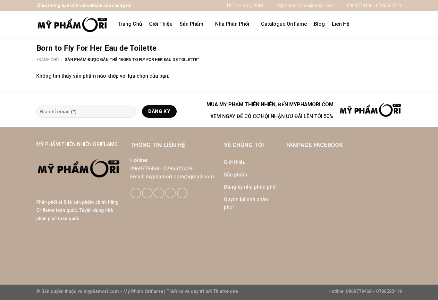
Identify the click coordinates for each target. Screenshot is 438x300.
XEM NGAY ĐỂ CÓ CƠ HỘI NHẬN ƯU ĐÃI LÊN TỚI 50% (271, 116)
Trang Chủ (130, 24)
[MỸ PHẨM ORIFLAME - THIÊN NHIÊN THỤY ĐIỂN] (72, 24)
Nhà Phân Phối (232, 24)
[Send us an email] (159, 193)
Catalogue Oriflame (284, 24)
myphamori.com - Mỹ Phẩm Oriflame (124, 291)
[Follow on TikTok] (147, 193)
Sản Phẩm (191, 24)
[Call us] (170, 193)
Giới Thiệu (161, 24)
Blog (319, 24)
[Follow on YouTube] (182, 193)
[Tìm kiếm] (399, 24)
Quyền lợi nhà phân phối (246, 203)
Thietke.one (225, 291)
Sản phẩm (235, 175)
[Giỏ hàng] (385, 24)
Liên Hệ (341, 24)
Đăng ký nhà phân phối (250, 187)
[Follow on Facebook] (136, 193)
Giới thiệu (235, 162)
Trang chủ (47, 59)
